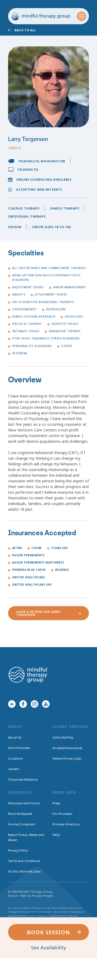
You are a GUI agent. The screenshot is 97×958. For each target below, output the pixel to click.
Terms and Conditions (24, 861)
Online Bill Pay (63, 737)
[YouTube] (46, 704)
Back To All (25, 30)
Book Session (48, 932)
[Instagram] (34, 704)
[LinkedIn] (12, 704)
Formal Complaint (21, 824)
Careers (13, 769)
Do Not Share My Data (24, 871)
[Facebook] (23, 704)
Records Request (20, 814)
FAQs (56, 835)
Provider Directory (66, 824)
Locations (15, 758)
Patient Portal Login (67, 758)
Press (56, 803)
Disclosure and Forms (24, 803)
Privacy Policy (18, 850)
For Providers (62, 814)
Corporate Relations (23, 779)
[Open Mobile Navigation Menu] (81, 16)
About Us (14, 737)
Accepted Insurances (67, 748)
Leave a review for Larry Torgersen (38, 613)
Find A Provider (19, 748)
